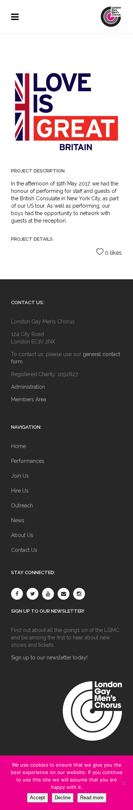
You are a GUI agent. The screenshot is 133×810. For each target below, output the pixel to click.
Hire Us (19, 491)
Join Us (20, 476)
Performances (27, 461)
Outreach (22, 505)
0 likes (113, 252)
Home (18, 446)
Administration (28, 387)
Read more (91, 797)
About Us (22, 535)
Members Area (28, 399)
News (17, 520)
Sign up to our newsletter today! (49, 658)
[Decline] (123, 783)
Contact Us (24, 550)
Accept (37, 797)
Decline (63, 797)
